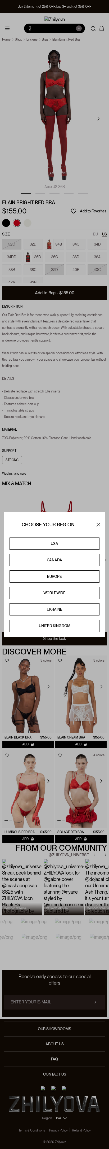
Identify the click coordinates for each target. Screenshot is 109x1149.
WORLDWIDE (54, 593)
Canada (54, 560)
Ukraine (54, 609)
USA (54, 543)
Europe (54, 576)
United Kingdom (54, 626)
